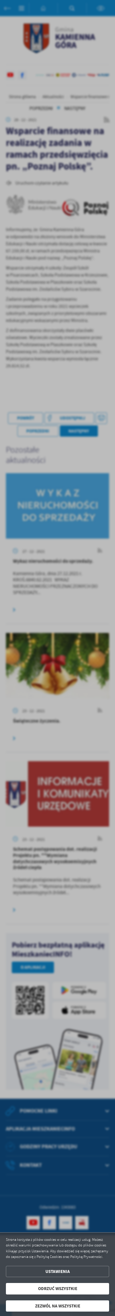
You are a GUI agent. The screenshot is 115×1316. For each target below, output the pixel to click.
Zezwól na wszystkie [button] (57, 1306)
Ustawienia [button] (57, 1271)
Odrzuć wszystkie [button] (57, 1289)
